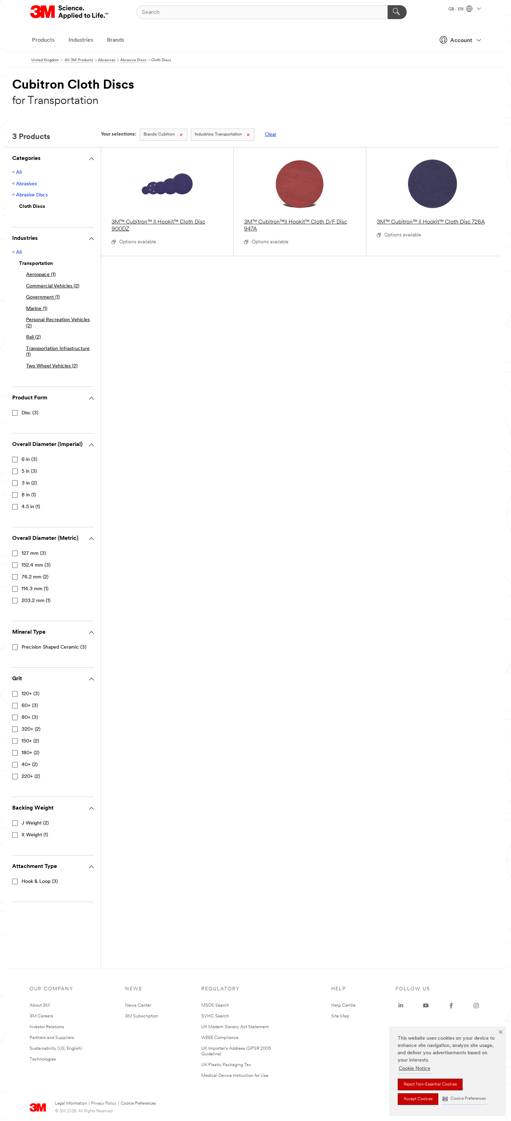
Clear (270, 134)
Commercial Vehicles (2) (52, 286)
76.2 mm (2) (35, 577)
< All (17, 172)
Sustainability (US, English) (56, 1048)
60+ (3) (30, 705)
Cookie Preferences (138, 1104)
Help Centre (343, 1005)
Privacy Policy (103, 1104)
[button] (464, 1099)
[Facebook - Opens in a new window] (451, 1005)
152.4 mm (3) (36, 565)
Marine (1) (36, 308)
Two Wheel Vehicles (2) (52, 366)
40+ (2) (30, 764)
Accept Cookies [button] (418, 1099)
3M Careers (41, 1016)
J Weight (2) (35, 823)
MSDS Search (215, 1005)
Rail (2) (33, 337)
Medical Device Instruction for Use (234, 1075)
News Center (138, 1005)
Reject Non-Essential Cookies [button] (430, 1084)
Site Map (340, 1016)
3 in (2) (29, 483)
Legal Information (71, 1104)
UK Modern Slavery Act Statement (235, 1027)
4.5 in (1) (31, 507)
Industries (80, 40)
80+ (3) (30, 717)
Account (461, 40)
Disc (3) (30, 413)
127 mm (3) (34, 553)
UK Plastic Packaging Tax (226, 1065)
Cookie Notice (414, 1068)
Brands (115, 40)
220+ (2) (31, 776)
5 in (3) (29, 471)
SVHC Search (215, 1016)
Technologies (43, 1059)
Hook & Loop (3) (40, 881)
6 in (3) (29, 459)
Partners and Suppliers (52, 1037)
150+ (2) (30, 741)
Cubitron (159, 134)
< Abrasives (24, 184)
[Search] (397, 12)
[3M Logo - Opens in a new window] (69, 12)
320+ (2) (31, 729)
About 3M (40, 1005)
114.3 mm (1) (35, 589)
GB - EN (456, 9)
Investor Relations (47, 1027)
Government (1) (43, 297)
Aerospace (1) (41, 274)
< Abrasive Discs (30, 195)
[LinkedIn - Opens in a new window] (401, 1005)
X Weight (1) (35, 835)
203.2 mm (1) (36, 600)
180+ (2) (30, 753)
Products (43, 40)
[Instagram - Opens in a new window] (476, 1005)
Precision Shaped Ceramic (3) (54, 647)
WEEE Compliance (219, 1037)
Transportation (218, 134)
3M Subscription (141, 1016)
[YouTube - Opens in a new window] (426, 1005)
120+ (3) (30, 694)
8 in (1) (29, 495)
